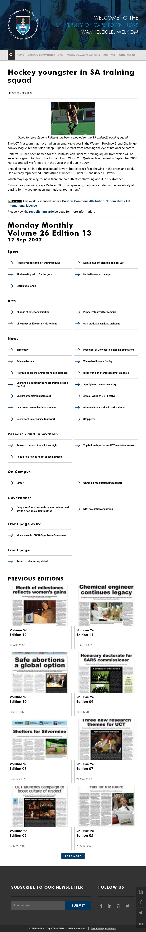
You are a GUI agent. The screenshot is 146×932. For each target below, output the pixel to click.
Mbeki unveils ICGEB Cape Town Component (42, 535)
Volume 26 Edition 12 (18, 632)
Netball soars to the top (96, 274)
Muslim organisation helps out (34, 396)
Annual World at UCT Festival (99, 396)
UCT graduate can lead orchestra (102, 323)
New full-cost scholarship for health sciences (42, 372)
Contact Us (127, 55)
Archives (109, 55)
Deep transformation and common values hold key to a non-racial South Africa (43, 509)
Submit (78, 905)
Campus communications (45, 55)
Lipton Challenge (26, 285)
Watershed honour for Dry (97, 361)
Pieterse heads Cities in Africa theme (104, 407)
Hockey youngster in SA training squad (38, 262)
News (20, 55)
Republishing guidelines (103, 928)
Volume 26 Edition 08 (18, 766)
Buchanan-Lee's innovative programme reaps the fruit (42, 384)
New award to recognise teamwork (36, 419)
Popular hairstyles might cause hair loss (39, 456)
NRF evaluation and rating (98, 509)
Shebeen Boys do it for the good (35, 274)
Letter (20, 482)
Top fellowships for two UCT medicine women (109, 445)
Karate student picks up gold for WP (103, 262)
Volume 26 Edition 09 (85, 699)
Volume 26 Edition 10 (18, 699)
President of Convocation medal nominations (108, 349)
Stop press (89, 419)
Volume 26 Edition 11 (85, 632)
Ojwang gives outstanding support (102, 482)
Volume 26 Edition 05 (85, 833)
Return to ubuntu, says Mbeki (33, 561)
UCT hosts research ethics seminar (36, 407)
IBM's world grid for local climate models (106, 372)
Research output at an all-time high (37, 445)
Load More (73, 856)
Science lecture (25, 361)
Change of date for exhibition (33, 312)
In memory (22, 349)
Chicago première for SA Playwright (37, 323)
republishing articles (43, 211)
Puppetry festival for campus (99, 312)
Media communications (83, 55)
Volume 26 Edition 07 (85, 766)
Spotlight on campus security (99, 384)
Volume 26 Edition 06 (18, 833)
